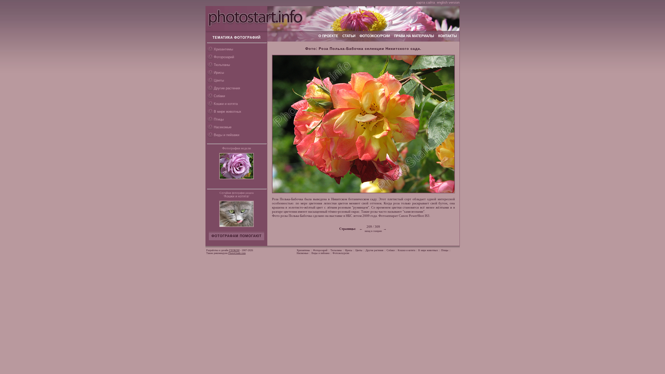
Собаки (219, 96)
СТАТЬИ (348, 36)
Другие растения (227, 88)
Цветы (219, 80)
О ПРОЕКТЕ (328, 36)
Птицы (219, 119)
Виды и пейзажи (226, 135)
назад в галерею (373, 231)
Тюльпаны (222, 65)
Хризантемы (223, 49)
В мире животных (227, 111)
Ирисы (219, 73)
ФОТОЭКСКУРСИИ (375, 36)
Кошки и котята (226, 104)
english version (448, 2)
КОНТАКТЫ (447, 36)
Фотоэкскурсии (340, 253)
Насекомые (222, 127)
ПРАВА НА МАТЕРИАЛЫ (414, 36)
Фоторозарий (224, 57)
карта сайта (425, 2)
